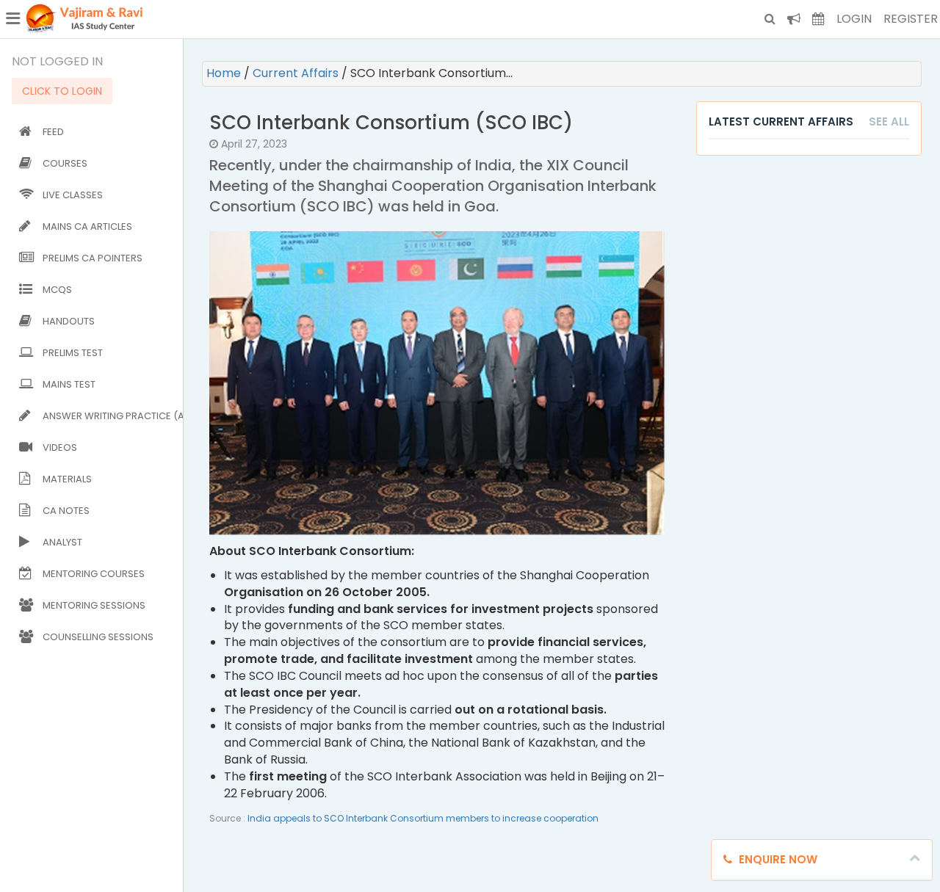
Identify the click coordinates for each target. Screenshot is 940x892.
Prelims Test (73, 353)
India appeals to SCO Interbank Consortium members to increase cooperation (423, 818)
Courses (65, 163)
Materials (67, 479)
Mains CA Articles (87, 226)
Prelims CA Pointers (92, 258)
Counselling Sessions (98, 637)
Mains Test (69, 384)
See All (889, 121)
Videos (60, 447)
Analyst (62, 542)
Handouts (69, 321)
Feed (53, 132)
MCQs (57, 290)
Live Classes (73, 195)
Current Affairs (297, 73)
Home (225, 73)
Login (854, 18)
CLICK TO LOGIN (62, 91)
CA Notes (66, 511)
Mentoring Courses (94, 574)
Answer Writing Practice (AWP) (110, 416)
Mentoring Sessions (94, 605)
